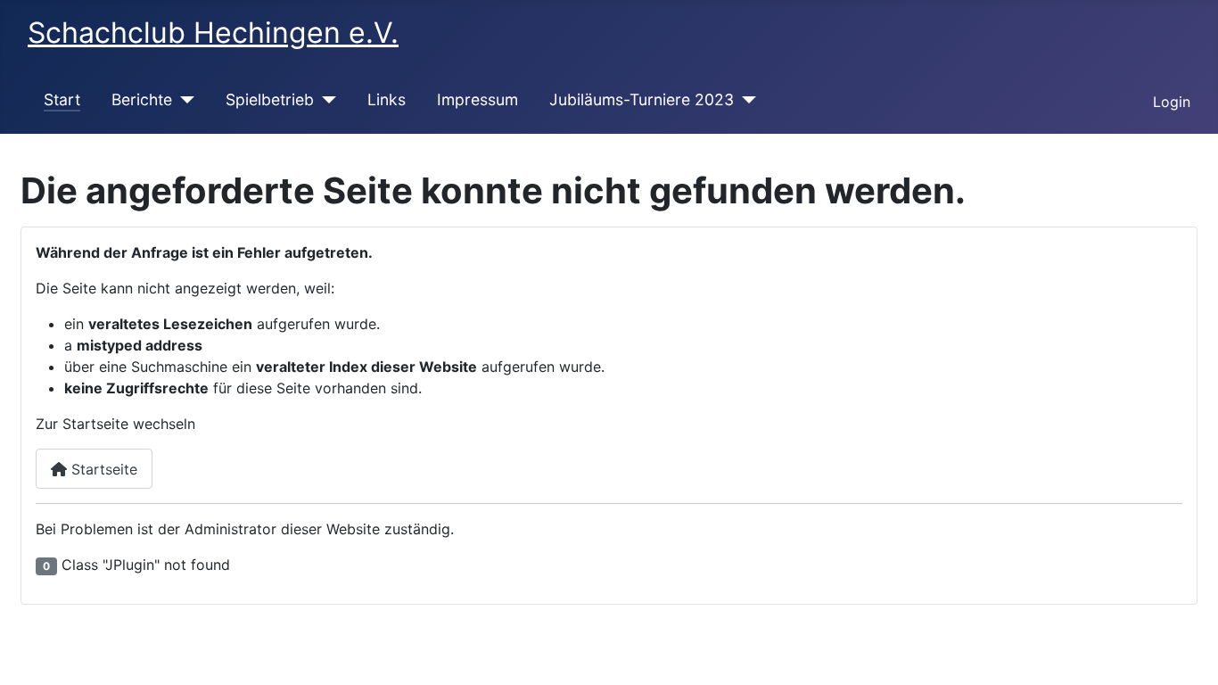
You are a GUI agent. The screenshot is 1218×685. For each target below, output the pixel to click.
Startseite (102, 469)
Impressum (477, 99)
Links (386, 99)
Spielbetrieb (270, 99)
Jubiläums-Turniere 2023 (641, 99)
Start (62, 99)
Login (1171, 102)
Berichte (141, 99)
